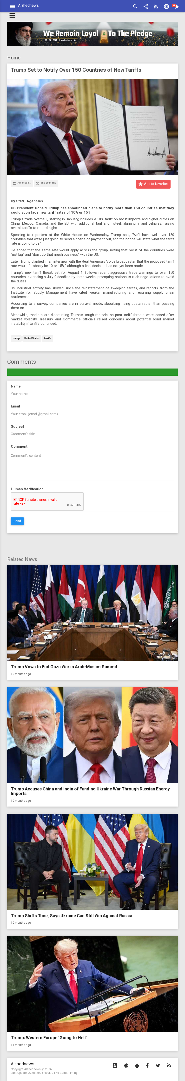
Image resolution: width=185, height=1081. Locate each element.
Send (17, 521)
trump (16, 338)
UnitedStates (32, 338)
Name (16, 386)
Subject (17, 426)
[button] (145, 7)
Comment (19, 446)
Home (13, 58)
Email (15, 406)
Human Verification (27, 489)
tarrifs (47, 338)
